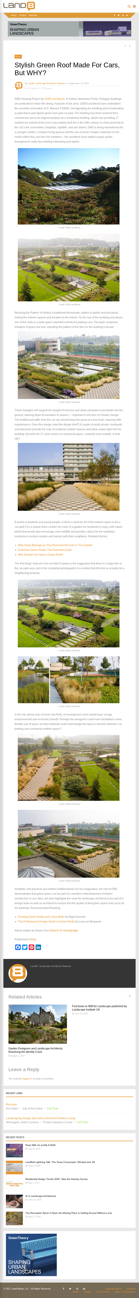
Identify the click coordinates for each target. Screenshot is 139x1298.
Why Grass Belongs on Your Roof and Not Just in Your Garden (55, 545)
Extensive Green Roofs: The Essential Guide (45, 549)
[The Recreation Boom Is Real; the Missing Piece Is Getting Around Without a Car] (14, 1224)
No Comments (32, 88)
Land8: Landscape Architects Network (46, 83)
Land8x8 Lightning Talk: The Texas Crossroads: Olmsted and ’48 (60, 1162)
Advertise (33, 15)
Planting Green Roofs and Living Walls (41, 916)
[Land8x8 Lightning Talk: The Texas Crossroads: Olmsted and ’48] (14, 1173)
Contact (22, 15)
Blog (18, 56)
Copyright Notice (113, 1288)
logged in (27, 1078)
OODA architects (55, 98)
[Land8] (19, 10)
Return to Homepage (64, 930)
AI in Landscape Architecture (40, 1196)
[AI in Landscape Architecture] (14, 1207)
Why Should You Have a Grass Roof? (40, 554)
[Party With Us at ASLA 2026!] (14, 1156)
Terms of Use (103, 1292)
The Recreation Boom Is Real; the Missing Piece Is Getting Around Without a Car (68, 1213)
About (13, 15)
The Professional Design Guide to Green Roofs (46, 921)
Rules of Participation (125, 1292)
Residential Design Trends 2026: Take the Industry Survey (56, 1179)
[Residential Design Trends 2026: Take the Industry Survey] (14, 1190)
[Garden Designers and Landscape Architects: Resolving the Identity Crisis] (37, 1024)
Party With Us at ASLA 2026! (40, 1145)
